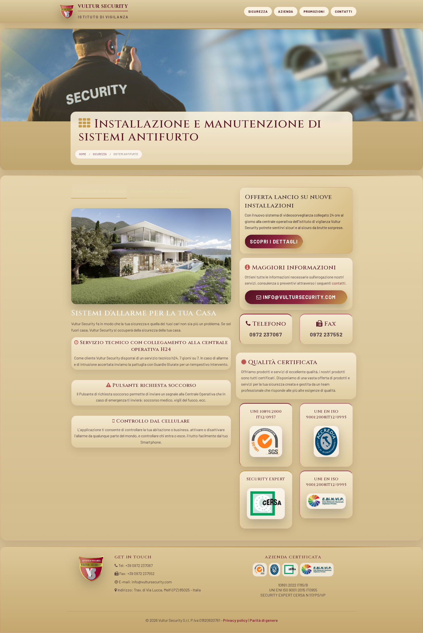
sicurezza (100, 154)
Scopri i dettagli (274, 241)
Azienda (285, 11)
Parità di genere (264, 620)
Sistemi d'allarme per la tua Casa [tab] (99, 191)
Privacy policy (235, 620)
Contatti (343, 11)
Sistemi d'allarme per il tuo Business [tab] (160, 191)
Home (82, 154)
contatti (338, 283)
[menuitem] (258, 11)
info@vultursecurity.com (298, 297)
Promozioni (314, 11)
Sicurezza (258, 11)
